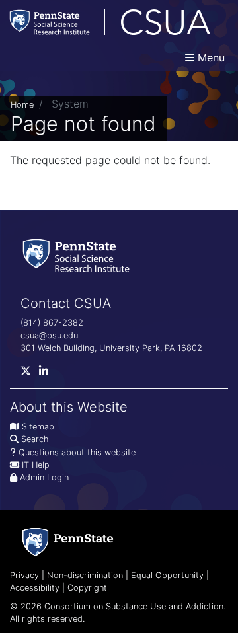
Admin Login (44, 477)
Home (22, 105)
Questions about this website (77, 452)
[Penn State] (68, 542)
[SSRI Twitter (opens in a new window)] (29, 373)
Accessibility (35, 588)
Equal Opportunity (167, 575)
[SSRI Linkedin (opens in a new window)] (47, 373)
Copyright (87, 588)
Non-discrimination (85, 575)
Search (34, 439)
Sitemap (38, 426)
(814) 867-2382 (51, 323)
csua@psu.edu (49, 335)
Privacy (24, 575)
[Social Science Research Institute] (78, 254)
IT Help (36, 465)
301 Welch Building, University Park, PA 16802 (111, 348)
